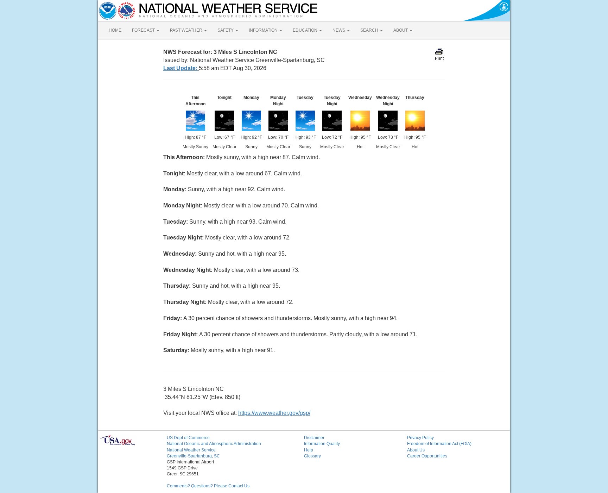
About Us (416, 450)
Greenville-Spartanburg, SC (193, 456)
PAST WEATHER (186, 30)
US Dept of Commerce (188, 437)
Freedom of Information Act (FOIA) (439, 443)
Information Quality (322, 443)
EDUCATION (305, 30)
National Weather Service (191, 450)
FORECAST (144, 30)
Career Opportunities (427, 456)
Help (308, 450)
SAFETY (226, 30)
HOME (115, 30)
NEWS (339, 30)
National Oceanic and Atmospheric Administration (214, 443)
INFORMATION (264, 30)
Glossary (312, 456)
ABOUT (401, 30)
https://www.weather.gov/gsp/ (274, 413)
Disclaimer (314, 437)
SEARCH (369, 30)
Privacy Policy (420, 437)
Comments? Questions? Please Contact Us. (209, 485)
